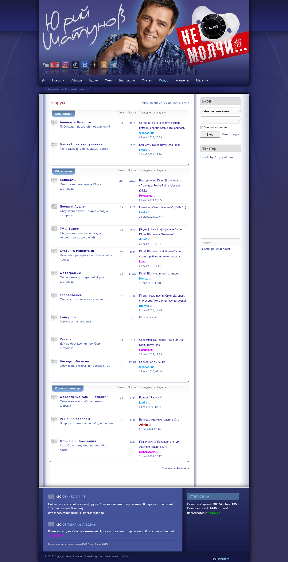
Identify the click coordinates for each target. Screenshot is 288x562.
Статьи (147, 80)
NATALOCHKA (148, 451)
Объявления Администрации (84, 396)
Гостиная (54, 89)
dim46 (143, 239)
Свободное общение (152, 362)
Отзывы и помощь (68, 388)
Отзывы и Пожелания (78, 441)
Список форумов (75, 89)
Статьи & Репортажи (77, 250)
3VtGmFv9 (55, 535)
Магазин (202, 80)
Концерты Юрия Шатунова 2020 (159, 144)
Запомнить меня (215, 127)
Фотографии (70, 272)
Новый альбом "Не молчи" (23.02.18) (162, 207)
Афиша (76, 80)
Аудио (93, 80)
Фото (108, 80)
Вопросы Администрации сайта (159, 419)
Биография (127, 80)
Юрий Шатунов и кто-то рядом (158, 273)
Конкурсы (68, 317)
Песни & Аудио (72, 206)
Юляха (143, 278)
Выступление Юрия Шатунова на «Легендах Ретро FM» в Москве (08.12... (160, 185)
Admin (143, 424)
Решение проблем (75, 419)
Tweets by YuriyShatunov (216, 157)
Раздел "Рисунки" (150, 397)
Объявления (63, 113)
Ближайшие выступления (81, 144)
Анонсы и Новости (75, 122)
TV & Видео (69, 228)
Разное (65, 339)
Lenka (143, 150)
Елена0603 (146, 350)
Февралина (146, 133)
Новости (58, 80)
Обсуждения (63, 171)
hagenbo (214, 512)
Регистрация (230, 134)
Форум (163, 80)
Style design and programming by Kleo (106, 556)
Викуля (144, 305)
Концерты (68, 179)
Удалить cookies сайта (175, 468)
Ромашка (145, 195)
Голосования (71, 295)
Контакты (182, 80)
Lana (142, 261)
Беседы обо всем (74, 361)
